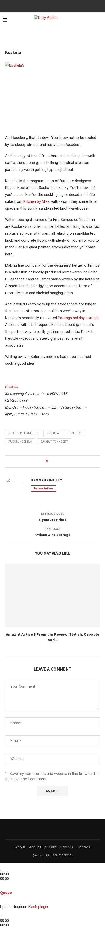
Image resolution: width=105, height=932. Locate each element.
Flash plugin (38, 906)
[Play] (4, 865)
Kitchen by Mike (36, 201)
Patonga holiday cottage (78, 318)
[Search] (91, 20)
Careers (66, 847)
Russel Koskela (20, 441)
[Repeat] (7, 888)
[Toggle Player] (1, 883)
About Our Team (42, 847)
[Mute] (1, 902)
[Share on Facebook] (56, 461)
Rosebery (75, 433)
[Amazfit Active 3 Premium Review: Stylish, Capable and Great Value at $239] (52, 595)
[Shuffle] (1, 888)
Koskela (11, 386)
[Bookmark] (99, 20)
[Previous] (1, 865)
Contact (83, 847)
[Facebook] (49, 6)
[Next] (10, 865)
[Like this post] (50, 461)
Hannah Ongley (46, 479)
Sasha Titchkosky (54, 441)
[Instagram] (56, 6)
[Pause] (7, 865)
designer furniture (23, 433)
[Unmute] (5, 902)
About (20, 847)
